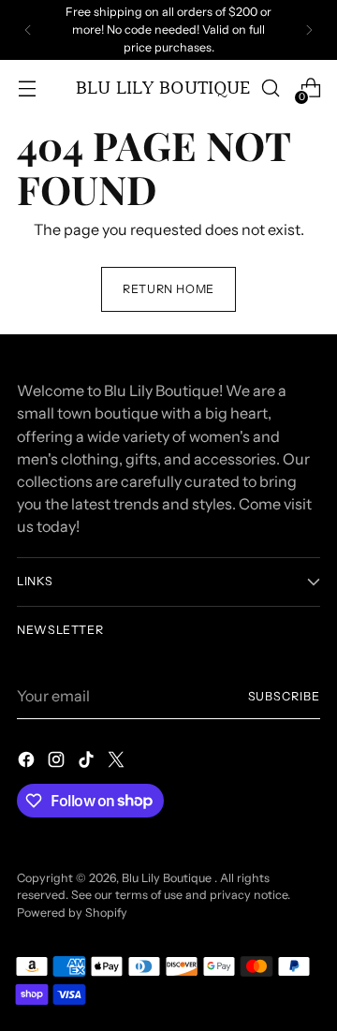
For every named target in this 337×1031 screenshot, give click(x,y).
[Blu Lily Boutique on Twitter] (118, 762)
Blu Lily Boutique (168, 878)
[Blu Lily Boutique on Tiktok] (88, 762)
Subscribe (284, 696)
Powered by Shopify (72, 913)
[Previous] (28, 30)
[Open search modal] (270, 88)
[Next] (309, 30)
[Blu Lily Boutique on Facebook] (28, 762)
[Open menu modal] (26, 88)
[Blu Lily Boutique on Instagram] (58, 762)
